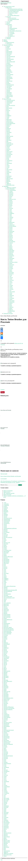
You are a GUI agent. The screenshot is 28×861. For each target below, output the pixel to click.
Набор (10, 14)
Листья (8, 134)
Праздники (9, 24)
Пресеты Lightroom (8, 45)
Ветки (10, 204)
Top (1, 859)
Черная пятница (13, 28)
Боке (7, 50)
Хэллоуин (11, 32)
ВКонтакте (9, 7)
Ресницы (8, 156)
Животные (9, 119)
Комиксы (8, 128)
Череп (10, 305)
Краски (8, 131)
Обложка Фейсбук (7, 709)
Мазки (10, 248)
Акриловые (9, 102)
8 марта (11, 34)
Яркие (7, 97)
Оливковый (6, 714)
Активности (6, 523)
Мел (7, 141)
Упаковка (5, 820)
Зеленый (5, 608)
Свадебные (9, 86)
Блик (7, 106)
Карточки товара (13, 12)
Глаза (7, 111)
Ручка (7, 159)
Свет (10, 276)
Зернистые (9, 120)
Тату (7, 168)
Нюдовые (5, 703)
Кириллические (10, 42)
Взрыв (10, 205)
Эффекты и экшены (11, 187)
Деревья (11, 217)
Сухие (7, 167)
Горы (10, 210)
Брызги (11, 201)
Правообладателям (8, 313)
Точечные (8, 172)
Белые (7, 47)
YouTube (8, 21)
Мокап (5, 39)
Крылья (11, 240)
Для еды (8, 57)
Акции (8, 23)
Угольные (11, 298)
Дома (10, 219)
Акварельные (9, 101)
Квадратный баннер (8, 628)
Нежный (8, 69)
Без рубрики (6, 532)
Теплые (8, 91)
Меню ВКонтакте (7, 681)
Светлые (8, 87)
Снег (7, 164)
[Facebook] (14, 331)
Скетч (7, 161)
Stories (10, 20)
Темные (8, 90)
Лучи (10, 244)
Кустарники (12, 241)
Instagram (8, 16)
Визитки (5, 557)
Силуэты (11, 280)
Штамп (8, 179)
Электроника (6, 850)
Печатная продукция (8, 730)
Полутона (8, 152)
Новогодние (9, 72)
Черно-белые (9, 95)
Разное (5, 750)
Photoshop (5, 186)
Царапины (8, 176)
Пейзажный (9, 77)
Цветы (10, 303)
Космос (8, 129)
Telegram (8, 38)
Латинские (9, 43)
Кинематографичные (8, 629)
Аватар (5, 516)
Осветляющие (9, 74)
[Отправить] (14, 338)
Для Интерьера (10, 59)
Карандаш (8, 124)
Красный (8, 66)
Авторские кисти (10, 100)
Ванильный (9, 51)
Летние (8, 68)
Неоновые (8, 70)
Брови (10, 200)
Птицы (11, 267)
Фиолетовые (6, 822)
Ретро (7, 82)
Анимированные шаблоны (15, 9)
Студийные (9, 88)
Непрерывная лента (14, 19)
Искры (10, 227)
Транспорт (6, 812)
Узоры (10, 299)
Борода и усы (12, 199)
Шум (7, 182)
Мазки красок (9, 136)
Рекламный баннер (8, 755)
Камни (10, 228)
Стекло (11, 287)
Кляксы (8, 125)
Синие (5, 776)
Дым (10, 221)
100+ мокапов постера (8, 493)
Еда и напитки (7, 602)
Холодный (8, 93)
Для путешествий (10, 61)
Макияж (8, 137)
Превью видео (6, 741)
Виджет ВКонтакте (14, 11)
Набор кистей (9, 143)
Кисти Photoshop (10, 188)
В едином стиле (7, 550)
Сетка (10, 278)
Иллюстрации (9, 122)
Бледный (8, 48)
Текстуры (5, 800)
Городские (8, 54)
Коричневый (9, 65)
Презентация (6, 743)
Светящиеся (9, 160)
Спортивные (6, 786)
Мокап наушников (7, 490)
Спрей (7, 165)
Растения (8, 155)
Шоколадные (9, 96)
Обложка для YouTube (8, 708)
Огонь (7, 147)
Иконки (5, 613)
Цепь (10, 304)
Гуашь (7, 116)
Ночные (8, 73)
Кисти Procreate (7, 99)
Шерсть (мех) (9, 178)
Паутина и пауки (13, 262)
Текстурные (9, 169)
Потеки (11, 266)
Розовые (8, 83)
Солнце (11, 285)
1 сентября (11, 33)
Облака (8, 146)
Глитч (7, 113)
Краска (11, 236)
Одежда (5, 713)
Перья (7, 150)
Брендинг (5, 543)
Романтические (10, 84)
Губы (7, 118)
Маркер (8, 138)
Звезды (11, 223)
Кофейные (6, 647)
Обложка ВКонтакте (14, 15)
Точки (10, 293)
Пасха (10, 25)
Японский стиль (10, 185)
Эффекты (8, 183)
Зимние (8, 63)
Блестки (11, 195)
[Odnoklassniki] (14, 333)
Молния (11, 254)
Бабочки (11, 192)
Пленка (8, 79)
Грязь (10, 214)
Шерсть (11, 309)
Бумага (11, 203)
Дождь (10, 218)
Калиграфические (10, 123)
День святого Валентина (15, 30)
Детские (8, 55)
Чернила (8, 177)
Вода (7, 109)
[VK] (14, 329)
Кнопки (5, 638)
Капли (10, 230)
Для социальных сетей (9, 6)
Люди (10, 245)
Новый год (12, 36)
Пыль (10, 269)
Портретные (9, 81)
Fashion (8, 46)
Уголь (7, 174)
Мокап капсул (6, 492)
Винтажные (9, 52)
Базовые (11, 194)
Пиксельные (9, 151)
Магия (10, 246)
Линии (8, 133)
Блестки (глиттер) (10, 105)
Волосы (8, 110)
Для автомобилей (10, 56)
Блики (10, 196)
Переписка (6, 725)
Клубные (8, 64)
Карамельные (6, 623)
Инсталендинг (12, 18)
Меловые (11, 251)
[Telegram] (14, 336)
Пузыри (11, 268)
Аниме (8, 104)
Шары (10, 308)
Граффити (8, 115)
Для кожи (8, 60)
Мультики (8, 142)
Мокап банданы (7, 494)
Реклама (5, 754)
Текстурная (12, 291)
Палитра (8, 149)
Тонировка (9, 92)
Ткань (7, 170)
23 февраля (12, 29)
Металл (11, 253)
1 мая (10, 27)
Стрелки (11, 289)
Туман (10, 296)
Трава (7, 173)
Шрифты (5, 41)
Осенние (8, 75)
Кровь (10, 239)
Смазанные (9, 163)
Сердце (11, 277)
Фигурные (11, 300)
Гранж (7, 114)
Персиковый (9, 78)
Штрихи (8, 181)
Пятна (10, 271)
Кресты (11, 237)
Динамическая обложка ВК (16, 10)
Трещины (11, 295)
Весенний (5, 552)
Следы (10, 282)
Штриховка (12, 311)
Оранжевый (6, 716)
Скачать (2, 389)
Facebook (8, 37)
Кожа (7, 127)
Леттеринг (8, 132)
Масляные (8, 140)
